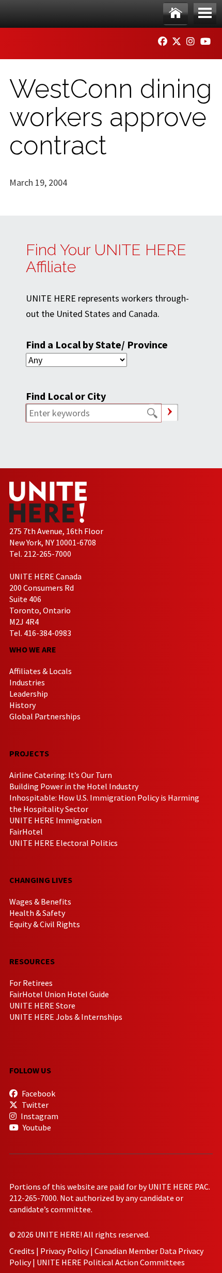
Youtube (36, 1127)
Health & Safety (37, 913)
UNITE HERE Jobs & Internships (65, 1017)
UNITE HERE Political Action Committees (111, 1262)
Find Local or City (66, 396)
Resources (32, 961)
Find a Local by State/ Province (97, 344)
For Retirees (31, 983)
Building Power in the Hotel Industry (73, 786)
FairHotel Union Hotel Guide (59, 994)
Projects (29, 753)
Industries (27, 682)
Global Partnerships (45, 716)
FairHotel (26, 831)
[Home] (175, 13)
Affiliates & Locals (40, 671)
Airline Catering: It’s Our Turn (60, 775)
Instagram (38, 1116)
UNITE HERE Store (42, 1005)
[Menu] (205, 13)
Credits (22, 1251)
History (22, 705)
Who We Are (32, 649)
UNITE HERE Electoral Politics (63, 843)
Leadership (28, 693)
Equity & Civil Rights (44, 924)
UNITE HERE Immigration (55, 820)
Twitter (34, 1105)
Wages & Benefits (40, 901)
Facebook (37, 1093)
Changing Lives (40, 880)
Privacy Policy (64, 1251)
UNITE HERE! (66, 40)
